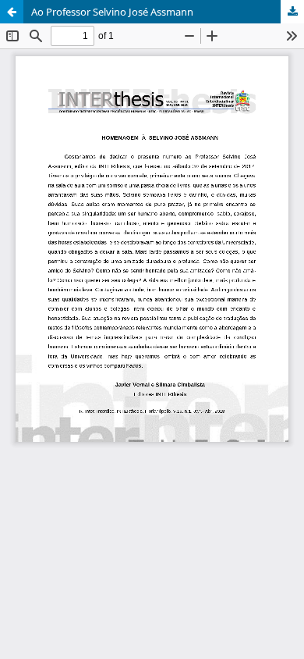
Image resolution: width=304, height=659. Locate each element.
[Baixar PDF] (292, 11)
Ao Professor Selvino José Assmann (112, 12)
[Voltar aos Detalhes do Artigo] (11, 11)
